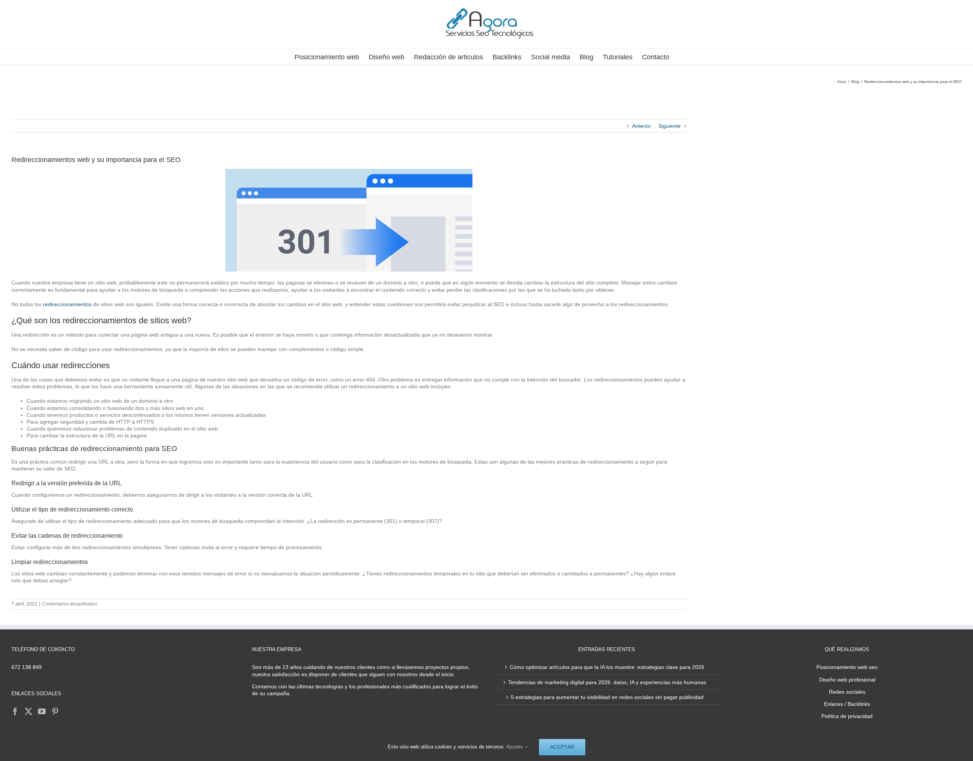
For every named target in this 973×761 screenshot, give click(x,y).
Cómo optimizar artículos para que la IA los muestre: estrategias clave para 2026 (607, 667)
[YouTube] (42, 711)
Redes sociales (847, 692)
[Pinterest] (55, 711)
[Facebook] (15, 711)
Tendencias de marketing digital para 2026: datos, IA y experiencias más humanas (607, 682)
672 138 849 (26, 667)
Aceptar (562, 747)
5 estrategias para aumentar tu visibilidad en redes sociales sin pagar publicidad (607, 697)
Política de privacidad (847, 716)
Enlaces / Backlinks (847, 704)
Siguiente (669, 126)
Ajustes (515, 747)
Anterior (641, 126)
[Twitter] (28, 711)
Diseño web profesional (847, 680)
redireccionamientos (67, 304)
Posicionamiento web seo (847, 667)
